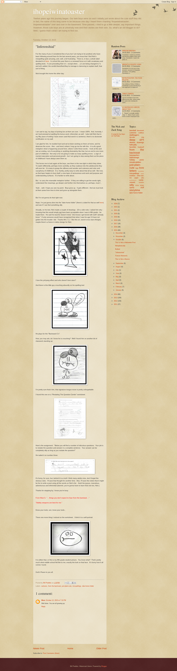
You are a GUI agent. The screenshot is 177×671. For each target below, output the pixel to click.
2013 (116, 298)
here (47, 61)
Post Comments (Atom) (51, 653)
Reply (43, 606)
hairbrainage (134, 157)
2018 (116, 220)
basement (140, 130)
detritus (132, 142)
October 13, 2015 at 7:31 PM (56, 600)
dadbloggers (134, 135)
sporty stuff (136, 187)
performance (132, 180)
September (120, 263)
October (119, 239)
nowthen (132, 176)
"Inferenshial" (120, 252)
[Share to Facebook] (73, 583)
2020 (116, 213)
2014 (116, 294)
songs (142, 185)
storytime (134, 190)
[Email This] (66, 583)
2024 (116, 203)
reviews (141, 182)
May (117, 277)
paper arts (139, 178)
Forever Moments (121, 256)
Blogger (104, 666)
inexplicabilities (135, 162)
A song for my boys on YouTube (118, 135)
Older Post (101, 648)
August (118, 267)
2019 (116, 217)
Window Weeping (129, 51)
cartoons (44, 586)
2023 (116, 207)
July (117, 270)
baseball (132, 130)
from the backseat (54, 586)
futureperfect (134, 155)
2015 (116, 230)
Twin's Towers (128, 94)
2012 (116, 301)
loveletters (141, 171)
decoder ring (136, 137)
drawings (140, 142)
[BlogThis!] (68, 583)
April (117, 280)
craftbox (141, 133)
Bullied (117, 249)
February (119, 287)
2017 (116, 223)
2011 (116, 304)
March (118, 283)
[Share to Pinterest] (75, 583)
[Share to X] (70, 583)
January (119, 290)
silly (131, 185)
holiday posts (136, 160)
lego (136, 168)
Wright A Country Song (131, 64)
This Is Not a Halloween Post (125, 242)
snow (137, 185)
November (119, 236)
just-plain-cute (67, 586)
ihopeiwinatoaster (59, 11)
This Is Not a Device (122, 259)
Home (70, 648)
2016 (116, 227)
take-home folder (88, 586)
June (118, 273)
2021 (116, 210)
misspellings (76, 586)
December (119, 233)
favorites (132, 147)
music (142, 173)
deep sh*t (136, 139)
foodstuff (141, 147)
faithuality (133, 145)
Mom (43, 600)
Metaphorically (120, 246)
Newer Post (38, 648)
